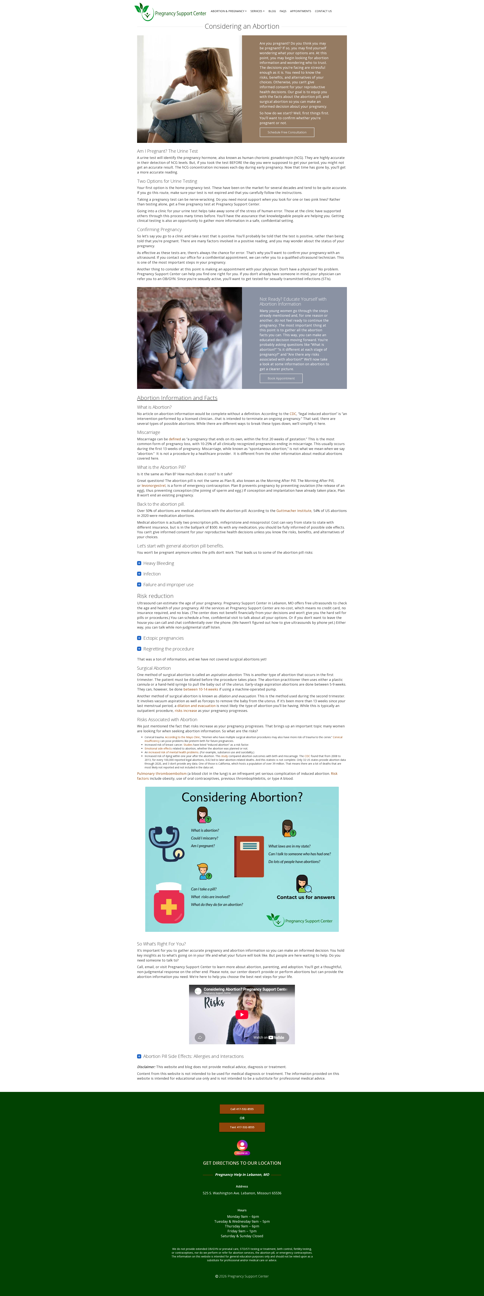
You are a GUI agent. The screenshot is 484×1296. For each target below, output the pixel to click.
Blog (272, 11)
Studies (188, 744)
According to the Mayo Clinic (182, 737)
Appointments (300, 11)
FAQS (283, 11)
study (224, 756)
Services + (258, 11)
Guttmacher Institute (293, 510)
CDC (293, 413)
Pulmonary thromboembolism (162, 773)
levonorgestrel (153, 485)
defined (175, 439)
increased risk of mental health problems (174, 752)
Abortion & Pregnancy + (229, 11)
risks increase (186, 710)
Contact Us (323, 11)
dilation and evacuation (196, 705)
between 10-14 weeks (200, 689)
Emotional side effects (158, 748)
